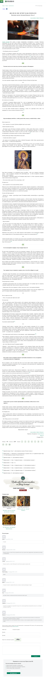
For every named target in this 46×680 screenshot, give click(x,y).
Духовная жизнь (11, 5)
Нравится (4, 8)
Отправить (35, 656)
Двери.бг (42, 435)
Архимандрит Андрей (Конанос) (37, 18)
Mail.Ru (11, 629)
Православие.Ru (15, 626)
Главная (3, 5)
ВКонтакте (7, 629)
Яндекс (9, 629)
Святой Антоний (5, 42)
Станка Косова (40, 433)
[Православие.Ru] (9, 1)
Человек (7, 5)
